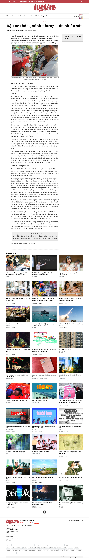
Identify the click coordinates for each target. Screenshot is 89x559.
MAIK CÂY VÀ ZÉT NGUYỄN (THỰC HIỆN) (39, 378)
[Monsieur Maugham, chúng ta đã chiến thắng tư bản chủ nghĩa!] (44, 340)
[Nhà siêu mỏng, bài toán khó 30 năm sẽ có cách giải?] (18, 288)
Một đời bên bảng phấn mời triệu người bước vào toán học (42, 273)
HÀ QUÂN (34, 301)
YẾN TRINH (8, 480)
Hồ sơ (76, 545)
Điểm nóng (79, 550)
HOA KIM (7, 506)
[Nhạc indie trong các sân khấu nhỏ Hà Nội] (71, 365)
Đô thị (14, 552)
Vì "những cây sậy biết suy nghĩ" (16, 452)
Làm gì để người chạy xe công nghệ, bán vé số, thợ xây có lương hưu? (43, 299)
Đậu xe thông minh (23, 243)
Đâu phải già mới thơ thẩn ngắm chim (70, 477)
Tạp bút (61, 550)
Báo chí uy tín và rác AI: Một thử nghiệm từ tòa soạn (42, 503)
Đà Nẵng (16, 243)
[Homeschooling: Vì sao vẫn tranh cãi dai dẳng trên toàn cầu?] (71, 288)
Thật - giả (8, 550)
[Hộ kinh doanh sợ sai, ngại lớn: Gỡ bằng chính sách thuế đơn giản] (18, 263)
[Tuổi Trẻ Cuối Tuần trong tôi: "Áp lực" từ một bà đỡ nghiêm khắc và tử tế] (71, 391)
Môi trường (31, 547)
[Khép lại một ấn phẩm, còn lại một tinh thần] (18, 416)
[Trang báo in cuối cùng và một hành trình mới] (71, 442)
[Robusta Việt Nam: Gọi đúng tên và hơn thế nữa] (18, 467)
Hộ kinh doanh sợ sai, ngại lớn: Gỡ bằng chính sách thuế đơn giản (16, 273)
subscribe (76, 16)
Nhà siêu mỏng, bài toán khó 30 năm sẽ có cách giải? (18, 299)
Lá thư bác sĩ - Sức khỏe (16, 547)
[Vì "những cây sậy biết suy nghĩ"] (18, 442)
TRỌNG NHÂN (34, 480)
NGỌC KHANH (61, 479)
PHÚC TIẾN (34, 429)
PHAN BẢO (8, 325)
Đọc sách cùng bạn (20, 552)
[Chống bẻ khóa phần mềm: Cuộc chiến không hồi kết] (18, 493)
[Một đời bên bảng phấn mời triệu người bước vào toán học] (44, 263)
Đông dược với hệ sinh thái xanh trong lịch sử (18, 350)
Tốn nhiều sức (32, 243)
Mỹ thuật (37, 547)
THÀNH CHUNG (61, 276)
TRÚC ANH (34, 506)
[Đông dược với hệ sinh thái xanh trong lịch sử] (18, 340)
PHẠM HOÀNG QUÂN (9, 353)
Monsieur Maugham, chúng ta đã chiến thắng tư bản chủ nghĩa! (44, 350)
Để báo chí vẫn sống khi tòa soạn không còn (71, 503)
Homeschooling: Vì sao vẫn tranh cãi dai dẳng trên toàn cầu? (70, 299)
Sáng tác (64, 547)
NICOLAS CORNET (35, 402)
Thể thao (25, 550)
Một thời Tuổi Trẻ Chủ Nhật (40, 452)
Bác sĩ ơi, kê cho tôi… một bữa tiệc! (16, 324)
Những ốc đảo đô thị (65, 349)
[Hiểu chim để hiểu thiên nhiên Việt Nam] (44, 467)
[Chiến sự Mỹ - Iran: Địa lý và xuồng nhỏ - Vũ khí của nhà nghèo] (44, 314)
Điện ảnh (8, 552)
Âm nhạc (72, 550)
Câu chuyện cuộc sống (29, 545)
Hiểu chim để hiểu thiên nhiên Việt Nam (43, 478)
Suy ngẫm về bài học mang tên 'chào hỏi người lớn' (70, 273)
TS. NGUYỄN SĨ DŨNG (9, 429)
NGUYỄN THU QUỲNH (62, 351)
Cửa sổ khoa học (45, 545)
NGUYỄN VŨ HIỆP (62, 378)
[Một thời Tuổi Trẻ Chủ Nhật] (44, 442)
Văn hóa (66, 550)
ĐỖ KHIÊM (34, 327)
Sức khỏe (70, 547)
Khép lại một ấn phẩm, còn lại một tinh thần (18, 427)
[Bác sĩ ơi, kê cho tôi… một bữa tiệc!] (18, 314)
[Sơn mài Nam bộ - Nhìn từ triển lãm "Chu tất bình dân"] (18, 365)
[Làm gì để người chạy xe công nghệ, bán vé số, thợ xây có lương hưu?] (44, 288)
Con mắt (20, 545)
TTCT (60, 455)
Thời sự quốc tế (32, 550)
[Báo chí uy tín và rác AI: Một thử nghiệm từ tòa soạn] (44, 493)
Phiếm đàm (52, 547)
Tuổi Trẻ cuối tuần (54, 550)
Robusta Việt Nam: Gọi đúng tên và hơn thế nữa (18, 478)
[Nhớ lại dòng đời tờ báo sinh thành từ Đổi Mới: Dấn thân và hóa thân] (44, 416)
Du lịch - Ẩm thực (54, 545)
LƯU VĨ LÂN (61, 429)
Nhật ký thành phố (44, 547)
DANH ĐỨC (61, 325)
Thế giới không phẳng (17, 550)
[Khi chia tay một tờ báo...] (44, 391)
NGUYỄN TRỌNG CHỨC (36, 453)
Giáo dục (61, 545)
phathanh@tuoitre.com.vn (11, 540)
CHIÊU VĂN (61, 301)
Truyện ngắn (46, 550)
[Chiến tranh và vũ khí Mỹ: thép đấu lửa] (71, 314)
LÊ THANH (7, 276)
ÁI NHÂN (7, 301)
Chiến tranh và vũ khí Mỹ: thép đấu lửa (71, 324)
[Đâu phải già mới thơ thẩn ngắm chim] (71, 467)
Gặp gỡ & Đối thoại (68, 545)
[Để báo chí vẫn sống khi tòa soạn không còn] (71, 493)
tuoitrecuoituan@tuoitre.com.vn (13, 534)
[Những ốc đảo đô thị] (71, 340)
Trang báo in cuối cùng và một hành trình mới (70, 452)
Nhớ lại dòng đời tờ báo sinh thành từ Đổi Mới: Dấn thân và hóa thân (44, 427)
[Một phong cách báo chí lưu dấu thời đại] (71, 416)
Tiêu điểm (39, 550)
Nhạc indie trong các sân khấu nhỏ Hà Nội (70, 376)
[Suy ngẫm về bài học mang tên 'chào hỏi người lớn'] (71, 263)
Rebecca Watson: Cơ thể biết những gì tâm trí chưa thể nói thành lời (44, 376)
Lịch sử (24, 547)
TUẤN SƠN (61, 506)
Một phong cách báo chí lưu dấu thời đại (70, 427)
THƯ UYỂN (34, 353)
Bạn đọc (44, 21)
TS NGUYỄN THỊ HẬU (62, 404)
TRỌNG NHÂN (34, 276)
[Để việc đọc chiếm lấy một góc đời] (18, 391)
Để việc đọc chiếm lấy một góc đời (16, 400)
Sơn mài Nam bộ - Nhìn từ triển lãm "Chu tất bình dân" (17, 376)
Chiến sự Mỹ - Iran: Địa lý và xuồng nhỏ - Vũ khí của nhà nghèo (44, 325)
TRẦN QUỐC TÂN (9, 402)
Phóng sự (59, 547)
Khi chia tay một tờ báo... (40, 400)
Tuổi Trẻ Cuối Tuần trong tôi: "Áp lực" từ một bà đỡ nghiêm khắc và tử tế (70, 401)
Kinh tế (8, 547)
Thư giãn (76, 547)
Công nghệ (37, 545)
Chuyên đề (14, 545)
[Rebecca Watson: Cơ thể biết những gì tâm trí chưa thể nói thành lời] (44, 365)
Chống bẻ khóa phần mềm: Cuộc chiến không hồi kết (17, 503)
